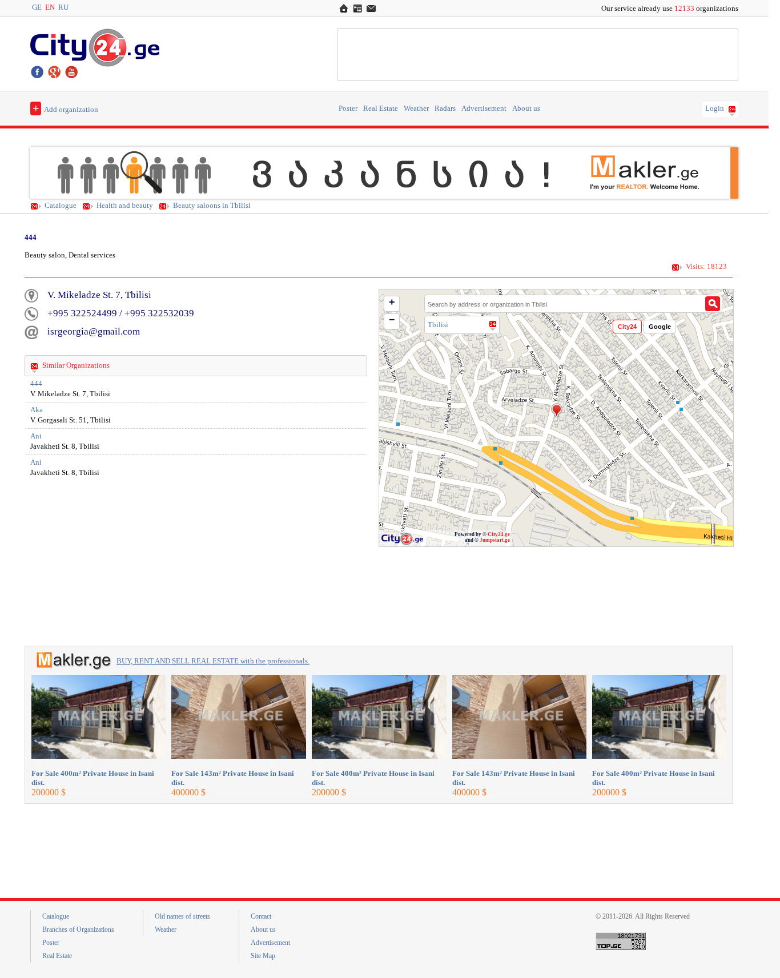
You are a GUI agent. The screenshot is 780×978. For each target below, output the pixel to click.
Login (714, 108)
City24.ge (499, 534)
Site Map (263, 956)
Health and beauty (125, 206)
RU (63, 7)
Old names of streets (182, 916)
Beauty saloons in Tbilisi (212, 206)
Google (660, 326)
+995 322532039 (159, 313)
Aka (36, 410)
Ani (36, 436)
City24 (627, 326)
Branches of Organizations (78, 929)
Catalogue (61, 206)
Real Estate (380, 108)
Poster (348, 108)
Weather (416, 108)
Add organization (65, 108)
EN (50, 7)
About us (526, 108)
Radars (445, 108)
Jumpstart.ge (495, 540)
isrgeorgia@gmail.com (93, 331)
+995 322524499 (82, 313)
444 (36, 384)
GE (37, 7)
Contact (261, 916)
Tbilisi (438, 324)
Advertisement (483, 108)
